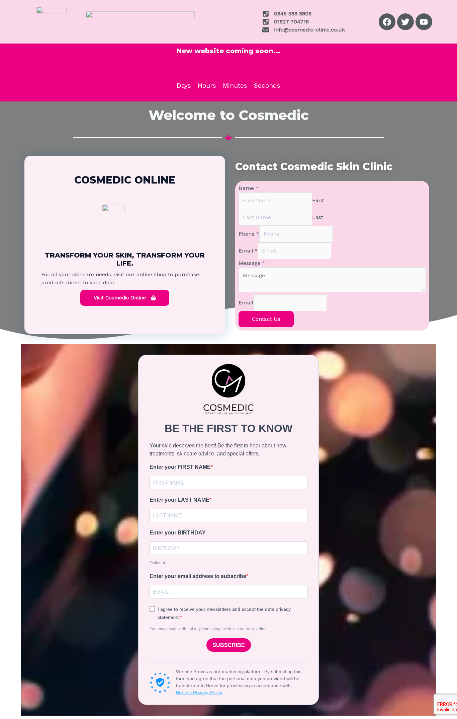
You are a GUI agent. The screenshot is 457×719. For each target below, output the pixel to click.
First (318, 200)
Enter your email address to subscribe (198, 576)
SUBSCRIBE (228, 645)
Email (248, 250)
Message (252, 263)
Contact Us (266, 319)
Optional (157, 563)
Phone (249, 234)
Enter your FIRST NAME (180, 467)
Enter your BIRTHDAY (178, 532)
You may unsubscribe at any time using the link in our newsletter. (208, 629)
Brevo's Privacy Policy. (199, 692)
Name (249, 188)
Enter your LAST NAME (179, 500)
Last (317, 217)
